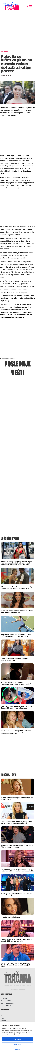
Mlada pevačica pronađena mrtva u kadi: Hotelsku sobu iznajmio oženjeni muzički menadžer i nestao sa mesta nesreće (16, 563)
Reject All (17, 1049)
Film (2, 1016)
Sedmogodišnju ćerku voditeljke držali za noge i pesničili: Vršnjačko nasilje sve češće (17, 870)
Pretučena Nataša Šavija (10, 917)
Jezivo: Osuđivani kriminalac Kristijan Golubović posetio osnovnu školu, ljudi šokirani (15, 965)
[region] (17, 1037)
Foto (2, 1018)
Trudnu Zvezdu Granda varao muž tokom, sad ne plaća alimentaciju (17, 611)
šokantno (12, 358)
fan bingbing (5, 358)
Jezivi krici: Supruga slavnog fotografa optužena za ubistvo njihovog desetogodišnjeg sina (16, 732)
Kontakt (3, 1014)
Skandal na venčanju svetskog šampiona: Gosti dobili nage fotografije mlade (16, 707)
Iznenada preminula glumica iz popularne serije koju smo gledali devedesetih (16, 822)
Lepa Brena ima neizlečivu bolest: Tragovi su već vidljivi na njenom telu (16, 940)
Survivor (4, 999)
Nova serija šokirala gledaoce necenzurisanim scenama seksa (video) (16, 683)
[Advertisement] (17, 31)
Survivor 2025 (6, 1001)
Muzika (3, 1020)
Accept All (17, 1039)
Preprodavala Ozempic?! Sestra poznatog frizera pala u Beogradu (17, 846)
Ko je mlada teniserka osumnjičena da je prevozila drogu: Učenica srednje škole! (16, 635)
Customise (17, 1044)
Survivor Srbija (6, 1005)
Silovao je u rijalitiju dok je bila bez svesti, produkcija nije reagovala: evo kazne (16, 587)
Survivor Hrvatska (7, 1003)
